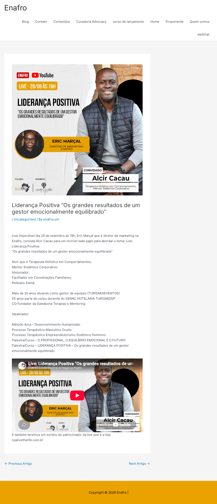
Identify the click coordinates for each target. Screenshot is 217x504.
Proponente (175, 22)
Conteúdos (61, 22)
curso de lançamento (128, 22)
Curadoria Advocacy (91, 22)
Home (154, 22)
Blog (25, 22)
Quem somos (200, 22)
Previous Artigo (18, 464)
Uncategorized (25, 219)
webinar (204, 34)
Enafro (15, 7)
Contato (41, 22)
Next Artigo (139, 464)
